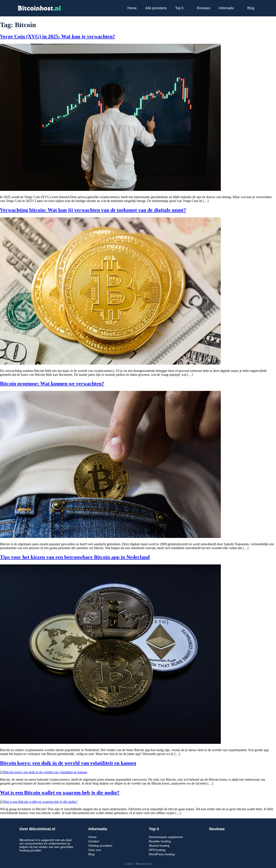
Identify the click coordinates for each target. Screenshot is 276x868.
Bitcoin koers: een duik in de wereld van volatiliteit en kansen (68, 763)
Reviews (203, 8)
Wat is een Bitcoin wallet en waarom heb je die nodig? (59, 792)
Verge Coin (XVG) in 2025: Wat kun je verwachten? (57, 36)
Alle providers (155, 8)
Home (132, 8)
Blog (250, 8)
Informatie (226, 8)
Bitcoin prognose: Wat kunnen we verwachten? (52, 383)
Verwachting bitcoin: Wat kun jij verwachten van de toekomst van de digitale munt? (93, 210)
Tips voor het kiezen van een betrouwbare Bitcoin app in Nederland (75, 557)
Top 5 (179, 8)
